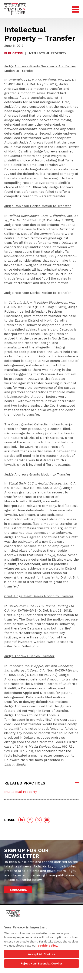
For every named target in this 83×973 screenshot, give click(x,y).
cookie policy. (48, 945)
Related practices (24, 783)
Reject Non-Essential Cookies (41, 963)
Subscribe (18, 889)
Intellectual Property (47, 53)
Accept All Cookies (41, 954)
